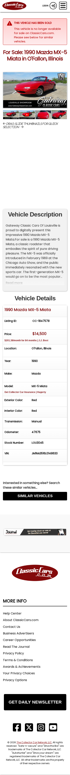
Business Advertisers (18, 633)
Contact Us (11, 627)
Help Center (12, 613)
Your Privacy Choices (19, 673)
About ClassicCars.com (20, 620)
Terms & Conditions (18, 660)
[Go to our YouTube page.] (53, 727)
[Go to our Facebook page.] (17, 727)
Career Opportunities (19, 640)
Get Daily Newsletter (35, 702)
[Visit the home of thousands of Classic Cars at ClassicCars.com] (16, 6)
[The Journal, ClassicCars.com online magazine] (35, 532)
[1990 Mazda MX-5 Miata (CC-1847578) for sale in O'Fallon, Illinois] (35, 90)
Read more (14, 283)
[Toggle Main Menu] (63, 5)
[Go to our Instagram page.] (41, 727)
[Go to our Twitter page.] (29, 727)
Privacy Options (15, 680)
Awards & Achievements (21, 666)
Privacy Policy (13, 653)
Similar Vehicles (35, 496)
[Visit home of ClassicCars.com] (35, 579)
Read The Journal (16, 646)
